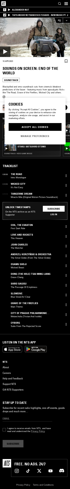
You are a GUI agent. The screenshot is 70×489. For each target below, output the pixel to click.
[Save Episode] (66, 61)
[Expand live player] (66, 20)
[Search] (59, 3)
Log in (53, 214)
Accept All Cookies (35, 127)
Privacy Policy (38, 431)
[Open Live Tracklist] (58, 20)
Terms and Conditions (43, 485)
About (6, 367)
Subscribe (53, 208)
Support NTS (9, 384)
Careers (7, 373)
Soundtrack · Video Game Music (18, 153)
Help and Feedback (13, 378)
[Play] (35, 37)
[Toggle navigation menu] (66, 3)
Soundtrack (11, 80)
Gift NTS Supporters (13, 389)
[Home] (3, 3)
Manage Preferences (35, 136)
